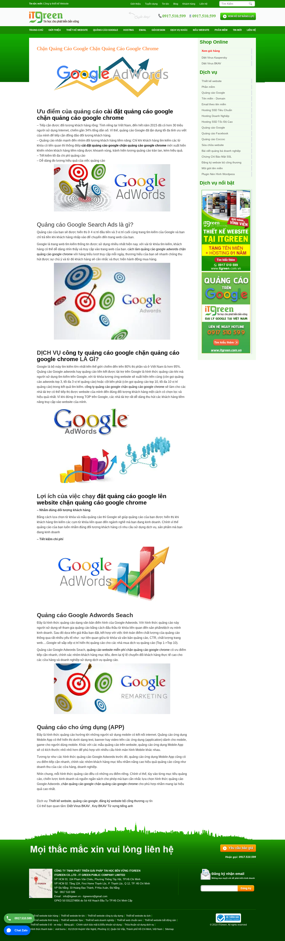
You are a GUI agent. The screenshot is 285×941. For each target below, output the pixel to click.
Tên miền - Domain (213, 98)
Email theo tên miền (214, 104)
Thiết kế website (77, 30)
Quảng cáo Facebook (215, 133)
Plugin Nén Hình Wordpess (218, 174)
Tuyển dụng (151, 4)
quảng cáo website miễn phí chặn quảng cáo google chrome (128, 649)
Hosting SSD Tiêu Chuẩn (217, 110)
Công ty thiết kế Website (56, 3)
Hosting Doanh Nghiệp (215, 115)
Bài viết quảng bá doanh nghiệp (221, 150)
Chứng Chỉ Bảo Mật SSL (217, 156)
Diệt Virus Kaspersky (214, 57)
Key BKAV (99, 806)
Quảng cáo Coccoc (213, 139)
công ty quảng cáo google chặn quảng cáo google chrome (124, 386)
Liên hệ (203, 4)
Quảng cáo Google (213, 127)
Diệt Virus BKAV (79, 806)
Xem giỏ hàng (211, 50)
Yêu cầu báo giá (241, 848)
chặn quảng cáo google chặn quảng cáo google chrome (99, 784)
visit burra (60, 929)
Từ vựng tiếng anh (120, 806)
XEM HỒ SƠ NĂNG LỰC (241, 16)
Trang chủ (36, 30)
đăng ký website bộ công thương (121, 801)
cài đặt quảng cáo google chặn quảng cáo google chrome (105, 114)
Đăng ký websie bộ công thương (221, 162)
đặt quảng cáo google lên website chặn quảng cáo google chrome (101, 499)
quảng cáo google (85, 801)
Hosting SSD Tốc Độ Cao (217, 121)
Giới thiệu (135, 4)
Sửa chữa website (213, 145)
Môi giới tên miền (212, 168)
